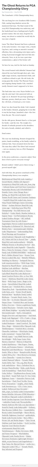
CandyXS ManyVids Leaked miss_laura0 (17, 200)
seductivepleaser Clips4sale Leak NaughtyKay (18, 237)
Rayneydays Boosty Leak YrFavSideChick (16, 190)
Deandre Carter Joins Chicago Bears (15, 192)
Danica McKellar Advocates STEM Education (18, 394)
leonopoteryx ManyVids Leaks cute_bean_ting (18, 184)
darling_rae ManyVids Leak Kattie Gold (16, 195)
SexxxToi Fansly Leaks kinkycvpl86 (14, 407)
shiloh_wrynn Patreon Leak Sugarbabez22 (17, 441)
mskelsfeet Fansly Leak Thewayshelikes (17, 402)
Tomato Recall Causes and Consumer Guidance (19, 197)
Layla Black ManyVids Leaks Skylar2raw (16, 274)
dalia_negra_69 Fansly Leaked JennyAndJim (18, 392)
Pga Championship (7, 12)
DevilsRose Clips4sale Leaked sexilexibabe (17, 397)
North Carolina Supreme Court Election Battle (18, 399)
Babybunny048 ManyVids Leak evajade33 (17, 179)
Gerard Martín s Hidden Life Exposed (15, 182)
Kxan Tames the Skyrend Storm (13, 444)
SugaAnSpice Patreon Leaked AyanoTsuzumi (18, 224)
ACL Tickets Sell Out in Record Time (15, 239)
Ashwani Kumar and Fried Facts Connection (19, 187)
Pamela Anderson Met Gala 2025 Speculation (18, 405)
